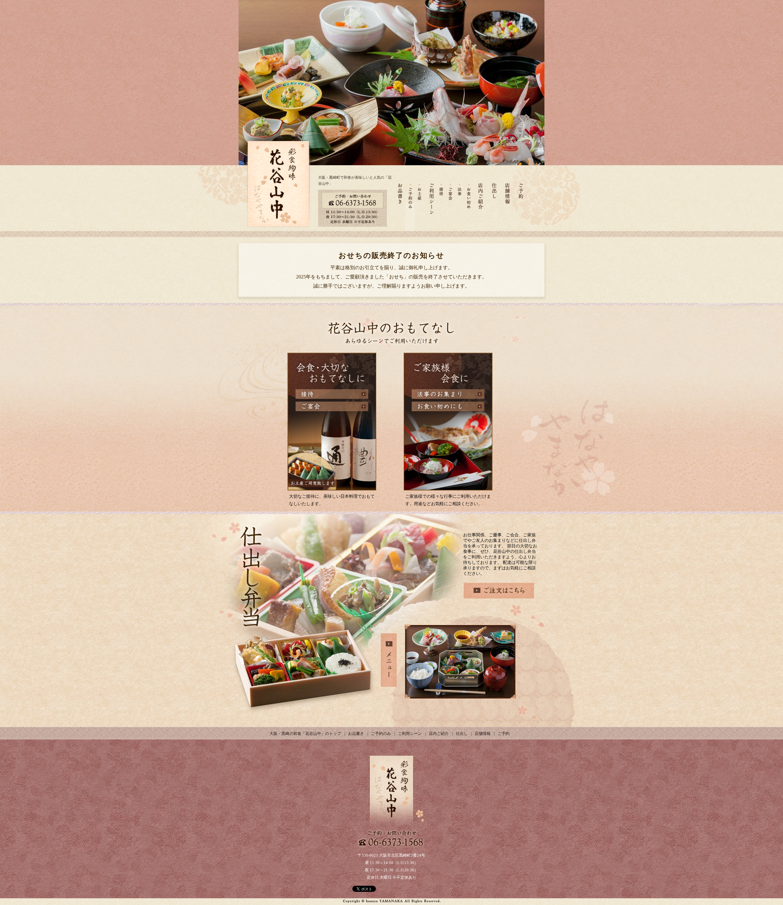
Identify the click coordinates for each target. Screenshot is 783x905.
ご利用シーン (410, 733)
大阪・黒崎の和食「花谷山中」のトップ (305, 733)
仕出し (462, 733)
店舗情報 (483, 733)
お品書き (356, 733)
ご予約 (504, 733)
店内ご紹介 (439, 733)
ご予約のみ (381, 733)
